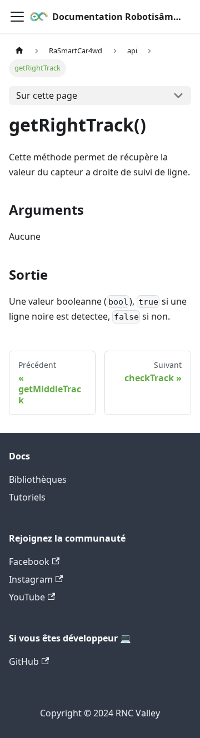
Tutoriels (27, 497)
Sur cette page (46, 95)
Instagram (31, 579)
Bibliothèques (38, 479)
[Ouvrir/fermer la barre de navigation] (17, 16)
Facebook (29, 561)
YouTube (27, 597)
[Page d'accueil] (19, 50)
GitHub (24, 661)
